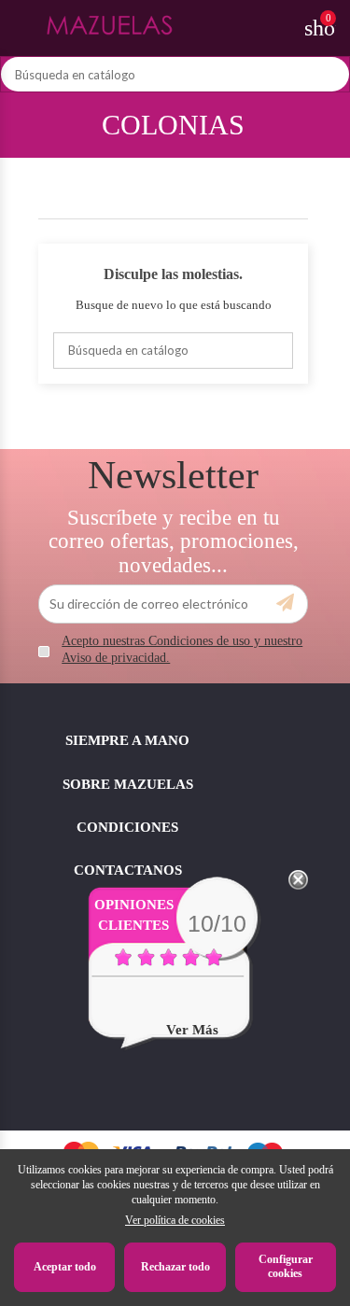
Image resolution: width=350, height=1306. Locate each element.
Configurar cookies (286, 1267)
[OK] (285, 603)
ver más (192, 1029)
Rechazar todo (175, 1266)
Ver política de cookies (175, 1220)
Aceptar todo (65, 1266)
